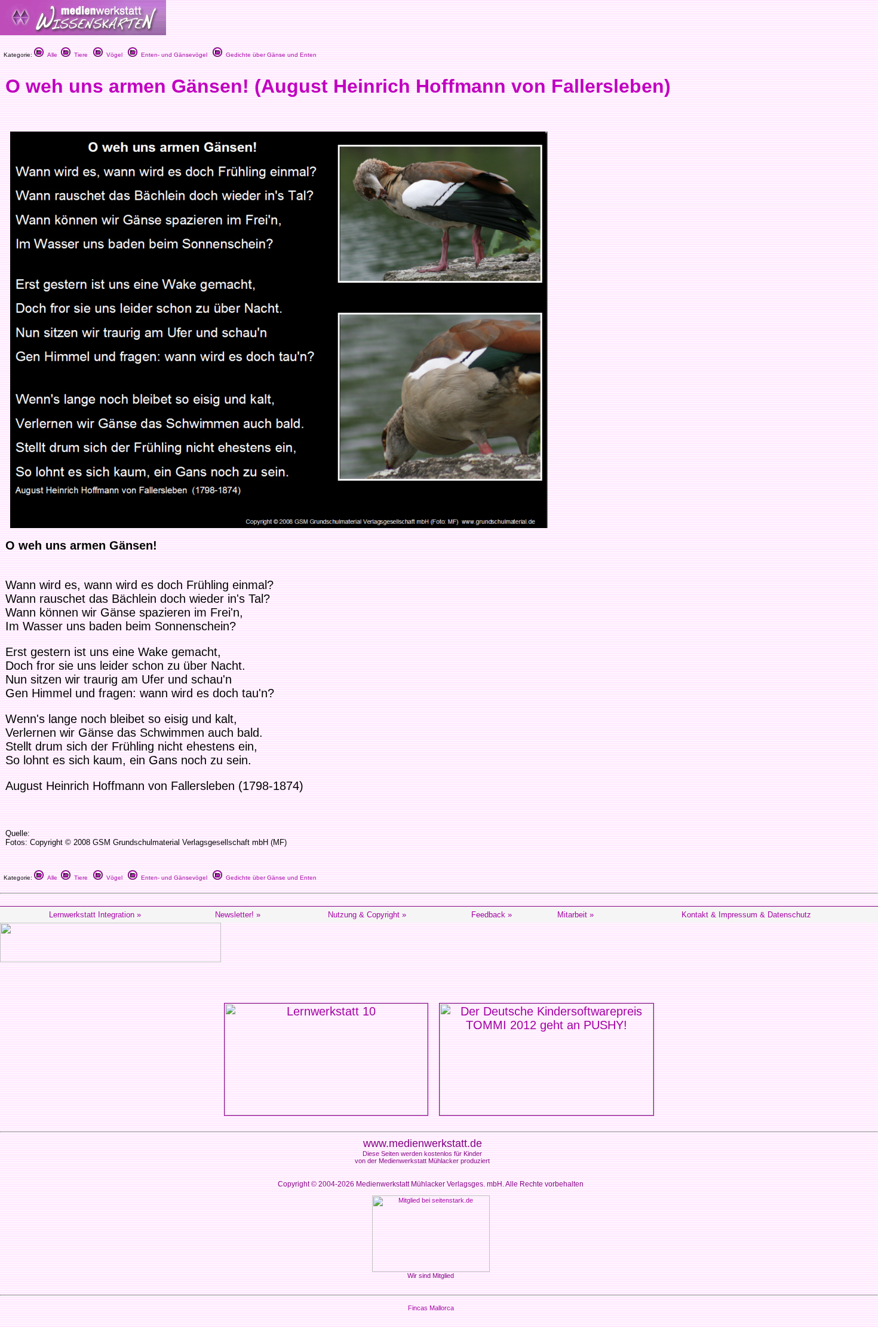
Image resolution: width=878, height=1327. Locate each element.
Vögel (112, 54)
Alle (50, 54)
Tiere (79, 54)
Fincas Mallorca (431, 1307)
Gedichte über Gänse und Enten (269, 54)
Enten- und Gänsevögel (172, 54)
